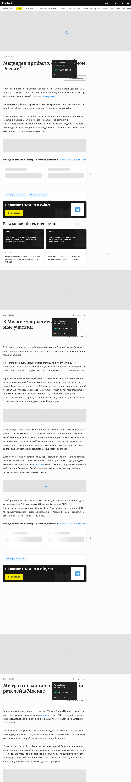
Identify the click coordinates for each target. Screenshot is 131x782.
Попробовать (59, 68)
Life (69, 8)
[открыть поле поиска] (122, 3)
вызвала (40, 484)
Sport (85, 8)
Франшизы (41, 8)
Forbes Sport (9, 273)
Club (111, 8)
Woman (77, 8)
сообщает (45, 734)
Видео (62, 8)
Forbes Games (11, 8)
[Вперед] (91, 194)
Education (102, 8)
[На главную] (7, 3)
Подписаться (14, 233)
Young (93, 8)
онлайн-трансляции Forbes (72, 179)
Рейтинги (29, 8)
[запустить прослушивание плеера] (74, 49)
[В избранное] (41, 273)
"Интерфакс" (48, 89)
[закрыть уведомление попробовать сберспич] (74, 57)
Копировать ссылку (76, 71)
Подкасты (52, 8)
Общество (51, 273)
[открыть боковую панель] (116, 3)
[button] (128, 3)
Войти (107, 3)
